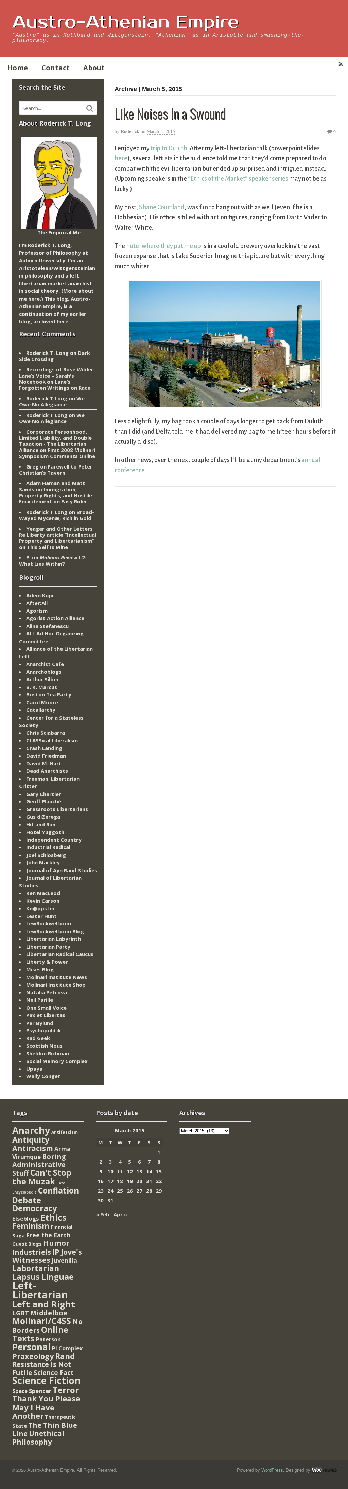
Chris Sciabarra (45, 732)
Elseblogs (25, 1218)
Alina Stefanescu (47, 626)
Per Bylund (39, 1022)
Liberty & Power (47, 961)
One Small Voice (46, 1007)
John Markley (43, 862)
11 (120, 1171)
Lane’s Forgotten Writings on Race (54, 384)
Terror (66, 1389)
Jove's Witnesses (47, 1256)
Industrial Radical (48, 847)
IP (55, 1252)
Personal (31, 1347)
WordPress (272, 1470)
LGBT (20, 1313)
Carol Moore (42, 702)
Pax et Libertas (45, 1015)
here (121, 158)
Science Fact (54, 1372)
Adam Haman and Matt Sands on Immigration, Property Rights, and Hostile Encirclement (55, 492)
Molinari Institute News (56, 977)
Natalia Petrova (46, 992)
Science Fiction (46, 1380)
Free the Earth (48, 1235)
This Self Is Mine (47, 546)
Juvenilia (64, 1260)
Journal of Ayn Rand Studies (61, 870)
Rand (65, 1356)
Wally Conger (43, 1076)
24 (110, 1190)
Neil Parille (39, 999)
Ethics (53, 1217)
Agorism (37, 610)
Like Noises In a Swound (170, 113)
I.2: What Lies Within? (52, 560)
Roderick (130, 131)
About (94, 67)
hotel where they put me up (163, 246)
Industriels (31, 1252)
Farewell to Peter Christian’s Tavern (55, 469)
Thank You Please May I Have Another (46, 1407)
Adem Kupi (39, 595)
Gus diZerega (43, 816)
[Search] (89, 108)
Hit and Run (40, 824)
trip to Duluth (169, 148)
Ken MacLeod (43, 893)
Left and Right (43, 1304)
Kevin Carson (42, 900)
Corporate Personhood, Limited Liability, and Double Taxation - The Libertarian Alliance (55, 440)
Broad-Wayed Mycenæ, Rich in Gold (56, 515)
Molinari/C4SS (41, 1320)
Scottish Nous (44, 1045)
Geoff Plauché (43, 801)
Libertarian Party (48, 946)
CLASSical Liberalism (52, 740)
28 (149, 1190)
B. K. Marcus (41, 687)
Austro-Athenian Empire (125, 22)
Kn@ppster (40, 908)
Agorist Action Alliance (55, 618)
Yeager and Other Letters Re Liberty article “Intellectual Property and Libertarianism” (57, 534)
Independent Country (54, 839)
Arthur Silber (42, 679)
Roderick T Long (46, 398)
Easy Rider (74, 501)
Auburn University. (43, 260)
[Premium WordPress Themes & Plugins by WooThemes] (324, 1470)
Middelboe (48, 1312)
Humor (56, 1243)
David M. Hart (44, 763)
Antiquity (30, 1139)
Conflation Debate (45, 1195)
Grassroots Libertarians (57, 809)
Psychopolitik (43, 1030)
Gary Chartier (43, 793)
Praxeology (33, 1356)
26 (130, 1190)
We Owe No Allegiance (52, 401)
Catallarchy (40, 709)
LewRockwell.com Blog (55, 931)
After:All (37, 602)
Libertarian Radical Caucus (59, 954)
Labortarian (35, 1268)
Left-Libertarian (40, 1290)
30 (101, 1200)
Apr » (120, 1214)
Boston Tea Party (48, 694)
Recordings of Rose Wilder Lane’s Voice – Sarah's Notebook (56, 375)
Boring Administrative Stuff (39, 1165)
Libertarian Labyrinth (53, 938)
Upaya (34, 1068)
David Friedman (46, 755)
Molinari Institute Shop (56, 984)
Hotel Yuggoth (45, 831)
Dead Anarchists (47, 770)
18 (120, 1181)
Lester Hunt (41, 916)
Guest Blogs (27, 1244)
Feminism (30, 1226)
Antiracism (32, 1148)
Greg (32, 466)
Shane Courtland (162, 207)
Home (17, 67)
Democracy (34, 1208)
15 (159, 1171)
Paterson (48, 1339)
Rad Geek (38, 1038)
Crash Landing (44, 748)
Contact (55, 67)
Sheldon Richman (47, 1053)
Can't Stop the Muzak (41, 1177)
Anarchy (31, 1130)
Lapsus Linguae (43, 1276)
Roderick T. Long (47, 352)
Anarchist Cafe (45, 664)
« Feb (102, 1214)
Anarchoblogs (44, 671)
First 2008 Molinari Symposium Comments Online (57, 452)
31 (110, 1200)
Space (20, 1391)
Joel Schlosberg (46, 855)
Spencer (40, 1391)
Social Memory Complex (57, 1060)
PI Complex (67, 1348)
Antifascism (64, 1132)
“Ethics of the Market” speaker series (238, 178)
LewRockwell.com (48, 923)
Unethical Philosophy (38, 1438)
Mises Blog (40, 969)
